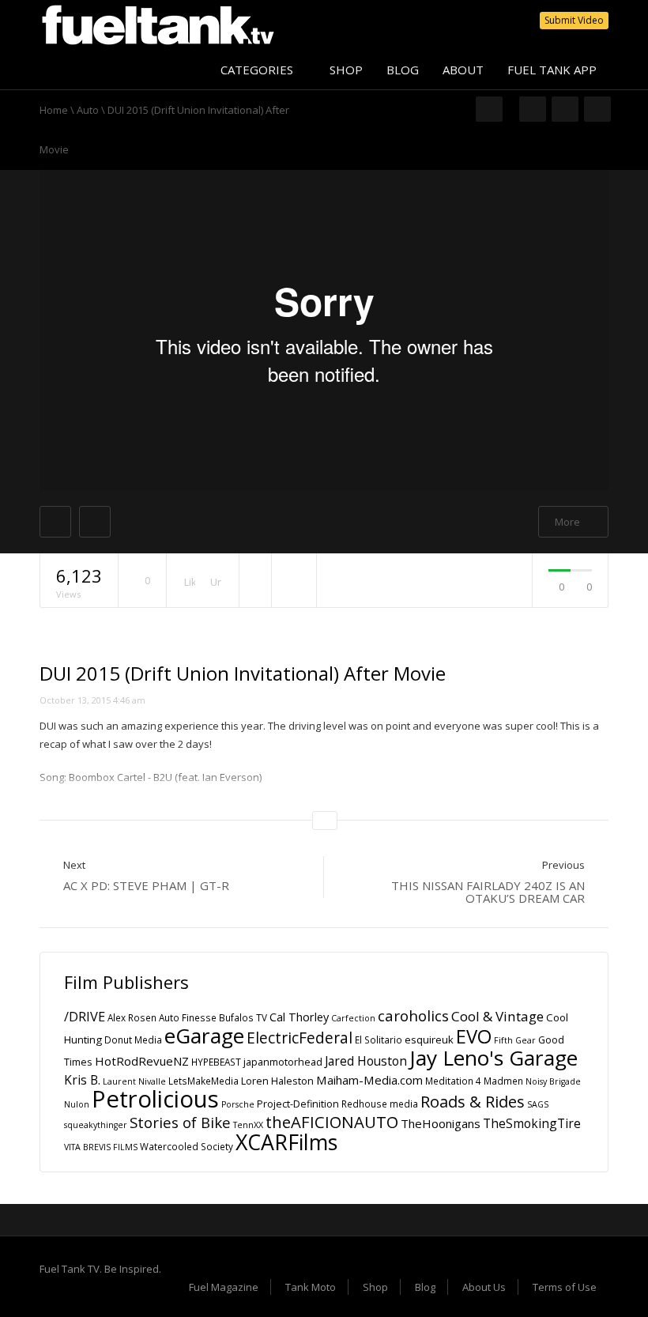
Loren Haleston (277, 1081)
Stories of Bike (180, 1122)
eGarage (204, 1035)
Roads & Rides (472, 1101)
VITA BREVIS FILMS (101, 1147)
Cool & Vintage (497, 1016)
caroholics (413, 1016)
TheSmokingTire (532, 1123)
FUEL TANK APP (552, 69)
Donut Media (133, 1040)
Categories (258, 69)
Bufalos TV (243, 1018)
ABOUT (463, 69)
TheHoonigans (440, 1123)
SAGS (537, 1104)
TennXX (248, 1124)
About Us (484, 1287)
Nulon (76, 1104)
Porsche (237, 1104)
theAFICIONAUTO (332, 1122)
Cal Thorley (299, 1017)
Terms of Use (565, 1287)
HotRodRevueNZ (142, 1061)
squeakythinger (95, 1124)
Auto (88, 110)
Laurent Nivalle (134, 1081)
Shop (375, 1287)
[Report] (294, 581)
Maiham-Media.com (369, 1080)
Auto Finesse (188, 1018)
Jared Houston (366, 1061)
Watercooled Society (186, 1147)
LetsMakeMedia (203, 1081)
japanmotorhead (282, 1062)
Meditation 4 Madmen (474, 1081)
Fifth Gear (515, 1040)
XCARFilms (286, 1142)
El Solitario (378, 1040)
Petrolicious (155, 1099)
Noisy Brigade (553, 1081)
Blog (425, 1287)
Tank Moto (310, 1287)
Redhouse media (379, 1104)
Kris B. (82, 1080)
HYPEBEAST (216, 1062)
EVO (474, 1036)
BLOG (402, 69)
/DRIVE (84, 1016)
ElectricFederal (299, 1038)
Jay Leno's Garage (493, 1057)
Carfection (353, 1018)
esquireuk (429, 1039)
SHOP (346, 69)
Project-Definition (298, 1104)
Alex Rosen (131, 1018)
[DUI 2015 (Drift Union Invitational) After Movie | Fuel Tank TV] (158, 24)
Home (54, 110)
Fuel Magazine (223, 1287)
